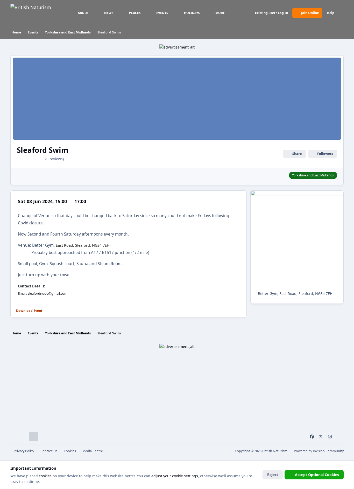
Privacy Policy (24, 451)
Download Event (29, 310)
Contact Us (48, 451)
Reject (272, 474)
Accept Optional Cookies (317, 474)
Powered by (319, 451)
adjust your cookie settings (174, 475)
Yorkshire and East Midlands (313, 175)
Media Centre (92, 451)
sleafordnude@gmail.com (47, 293)
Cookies (70, 451)
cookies (45, 475)
